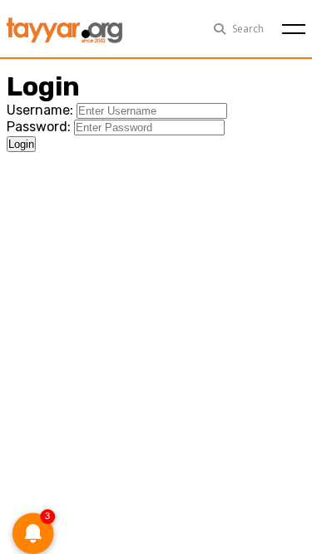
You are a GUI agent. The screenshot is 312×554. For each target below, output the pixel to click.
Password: (39, 127)
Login (21, 144)
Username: (40, 110)
